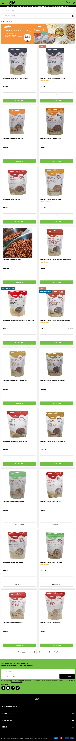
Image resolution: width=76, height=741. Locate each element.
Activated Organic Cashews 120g (13, 622)
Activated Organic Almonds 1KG (12, 199)
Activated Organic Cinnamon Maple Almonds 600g (18, 320)
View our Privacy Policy (17, 682)
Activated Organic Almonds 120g (13, 138)
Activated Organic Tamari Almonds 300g (52, 441)
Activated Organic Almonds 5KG (12, 259)
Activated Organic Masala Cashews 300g (52, 78)
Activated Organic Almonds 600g (50, 199)
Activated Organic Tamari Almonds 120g (15, 380)
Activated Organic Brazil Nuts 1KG (50, 501)
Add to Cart (19, 101)
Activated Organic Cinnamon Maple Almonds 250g (55, 320)
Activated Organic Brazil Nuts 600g (13, 562)
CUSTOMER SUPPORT (10, 707)
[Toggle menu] (2, 2)
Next (56, 652)
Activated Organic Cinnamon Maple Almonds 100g (55, 259)
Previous (21, 652)
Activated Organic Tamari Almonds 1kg (15, 441)
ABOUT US (6, 713)
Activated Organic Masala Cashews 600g (15, 78)
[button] (73, 16)
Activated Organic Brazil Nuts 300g (51, 562)
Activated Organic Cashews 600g (50, 622)
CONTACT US (7, 720)
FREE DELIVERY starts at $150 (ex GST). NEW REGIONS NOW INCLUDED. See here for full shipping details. (38, 6)
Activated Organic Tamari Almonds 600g (52, 380)
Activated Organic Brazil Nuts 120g (13, 501)
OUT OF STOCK (19, 524)
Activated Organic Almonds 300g (50, 138)
